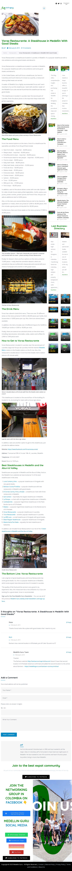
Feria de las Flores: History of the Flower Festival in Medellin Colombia (63, 220)
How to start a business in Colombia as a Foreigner (61, 146)
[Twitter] (58, 3)
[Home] (7, 8)
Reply (69, 622)
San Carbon (7, 497)
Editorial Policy (50, 864)
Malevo (6, 507)
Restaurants (13, 53)
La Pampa (7, 499)
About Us (42, 867)
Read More (53, 113)
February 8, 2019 (15, 625)
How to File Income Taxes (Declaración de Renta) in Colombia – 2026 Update (63, 134)
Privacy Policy (60, 864)
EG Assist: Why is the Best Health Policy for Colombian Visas (62, 196)
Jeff (21, 745)
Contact (41, 864)
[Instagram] (61, 3)
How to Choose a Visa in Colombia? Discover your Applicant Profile (62, 172)
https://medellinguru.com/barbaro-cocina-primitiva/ (42, 666)
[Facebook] (56, 3)
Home (5, 53)
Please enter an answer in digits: (11, 704)
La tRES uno (7, 517)
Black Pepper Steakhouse (12, 520)
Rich (10, 637)
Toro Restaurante (9, 515)
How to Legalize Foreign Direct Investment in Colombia (62, 184)
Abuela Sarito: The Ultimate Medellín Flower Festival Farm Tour (63, 208)
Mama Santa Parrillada (11, 522)
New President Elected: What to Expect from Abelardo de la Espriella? (62, 159)
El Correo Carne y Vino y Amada (14, 492)
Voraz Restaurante (10, 512)
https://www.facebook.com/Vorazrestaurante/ (23, 449)
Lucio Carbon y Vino (10, 481)
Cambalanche (8, 502)
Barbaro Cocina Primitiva (12, 487)
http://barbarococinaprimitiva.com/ (39, 661)
